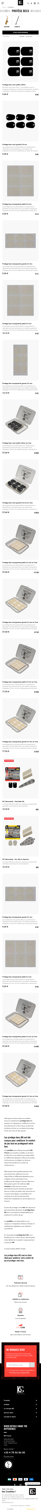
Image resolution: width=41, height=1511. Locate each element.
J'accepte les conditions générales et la (22, 1371)
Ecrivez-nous (9, 1456)
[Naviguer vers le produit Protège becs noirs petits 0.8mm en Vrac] (20, 419)
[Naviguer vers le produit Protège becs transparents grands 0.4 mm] (20, 240)
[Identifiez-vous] (31, 3)
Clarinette (17, 27)
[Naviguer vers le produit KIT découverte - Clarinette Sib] (20, 778)
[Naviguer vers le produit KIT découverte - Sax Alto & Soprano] (20, 836)
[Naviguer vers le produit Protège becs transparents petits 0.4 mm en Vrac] (20, 539)
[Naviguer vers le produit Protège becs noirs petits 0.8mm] (20, 61)
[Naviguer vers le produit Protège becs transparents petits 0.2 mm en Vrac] (20, 1013)
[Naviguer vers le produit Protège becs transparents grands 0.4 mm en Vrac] (20, 599)
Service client (8, 1413)
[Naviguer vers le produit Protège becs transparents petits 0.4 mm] (20, 181)
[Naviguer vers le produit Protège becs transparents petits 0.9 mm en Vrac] (20, 658)
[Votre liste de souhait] (38, 3)
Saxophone (7, 27)
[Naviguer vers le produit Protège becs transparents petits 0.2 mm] (20, 953)
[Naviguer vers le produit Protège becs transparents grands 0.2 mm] (20, 894)
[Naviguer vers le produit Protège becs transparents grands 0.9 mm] (20, 360)
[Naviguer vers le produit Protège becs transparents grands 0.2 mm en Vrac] (20, 1073)
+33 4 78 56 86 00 (14, 1452)
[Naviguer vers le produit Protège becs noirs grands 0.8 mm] (20, 121)
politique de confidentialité (20, 1372)
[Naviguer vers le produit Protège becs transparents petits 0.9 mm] (20, 300)
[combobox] (32, 36)
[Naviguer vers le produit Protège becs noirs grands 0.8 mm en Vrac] (20, 479)
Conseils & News (10, 1417)
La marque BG (9, 1409)
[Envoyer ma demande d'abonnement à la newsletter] (32, 1364)
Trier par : (22, 36)
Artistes (6, 1404)
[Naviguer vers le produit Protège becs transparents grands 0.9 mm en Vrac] (20, 718)
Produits (7, 1400)
